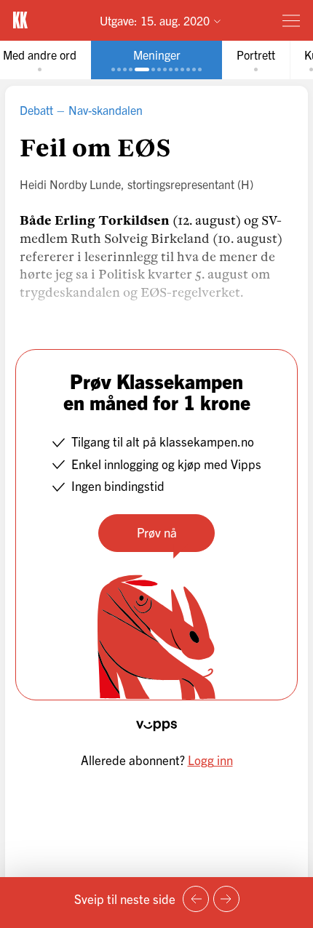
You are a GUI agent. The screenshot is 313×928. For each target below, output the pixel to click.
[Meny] (291, 20)
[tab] (156, 60)
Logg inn (210, 759)
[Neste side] (226, 899)
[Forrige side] (196, 899)
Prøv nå (157, 532)
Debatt (36, 110)
